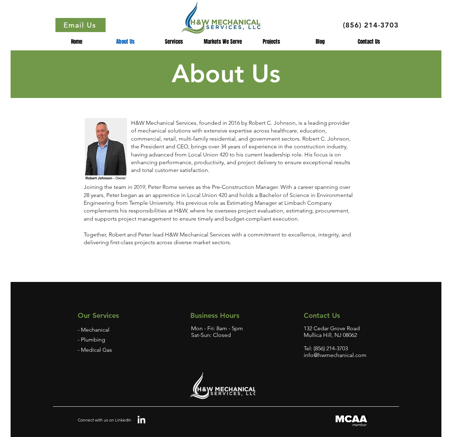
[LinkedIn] (141, 420)
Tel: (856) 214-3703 (326, 348)
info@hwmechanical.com (335, 355)
